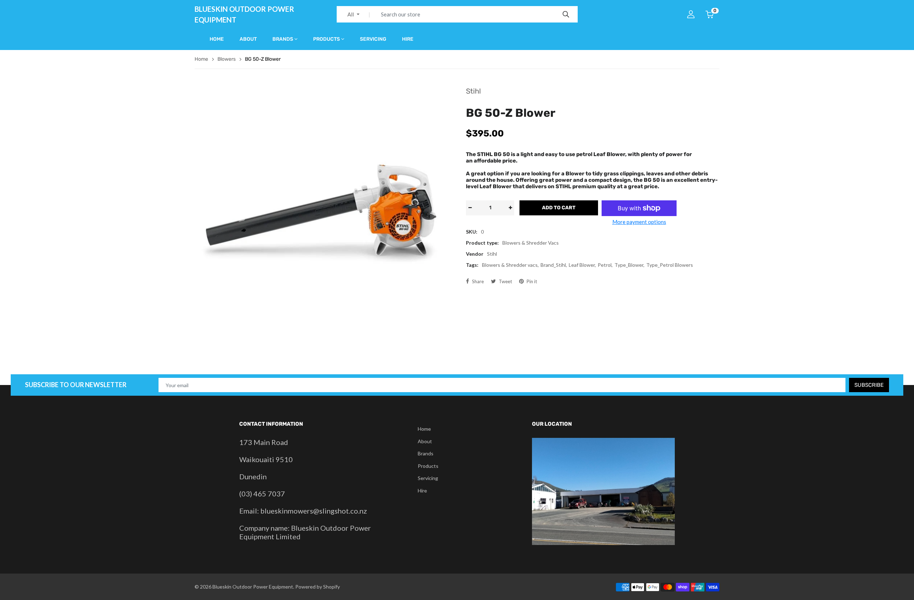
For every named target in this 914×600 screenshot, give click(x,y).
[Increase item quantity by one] (510, 207)
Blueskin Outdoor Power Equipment (244, 14)
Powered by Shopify (317, 587)
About (248, 39)
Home (217, 39)
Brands (282, 39)
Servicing (373, 39)
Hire (407, 39)
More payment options (639, 222)
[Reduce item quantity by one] (470, 207)
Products (326, 39)
